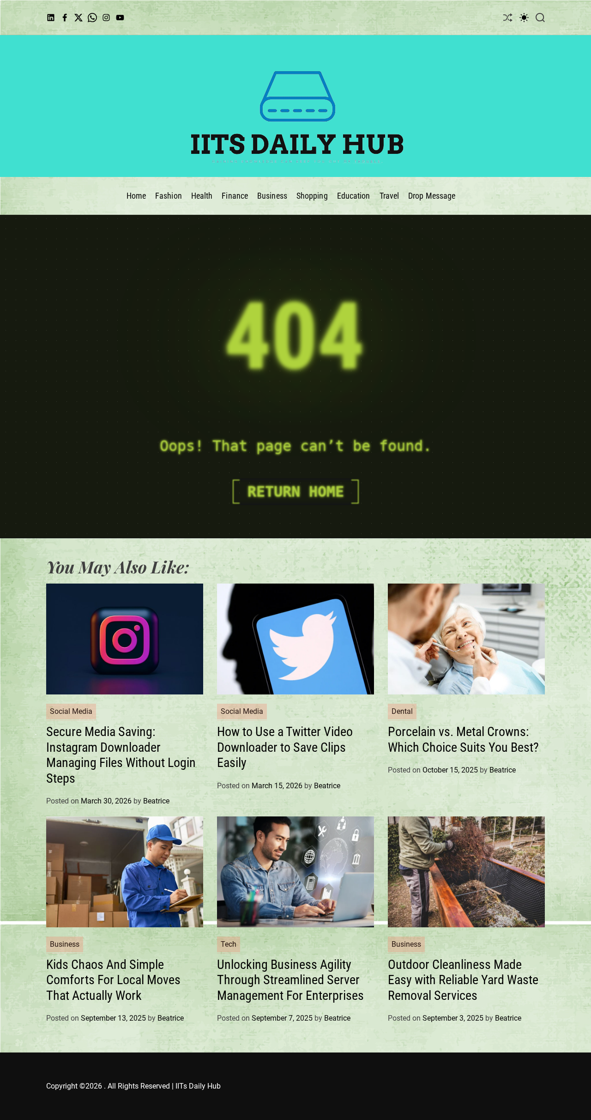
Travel (389, 196)
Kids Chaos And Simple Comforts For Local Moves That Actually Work (113, 980)
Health (202, 196)
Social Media (71, 711)
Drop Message (431, 196)
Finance (235, 196)
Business (272, 196)
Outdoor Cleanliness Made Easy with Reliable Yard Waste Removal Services (463, 980)
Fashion (168, 196)
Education (353, 196)
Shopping (312, 196)
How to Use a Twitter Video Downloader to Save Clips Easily (285, 747)
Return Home (295, 491)
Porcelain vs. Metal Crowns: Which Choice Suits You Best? (463, 739)
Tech (228, 944)
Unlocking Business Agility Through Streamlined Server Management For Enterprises (290, 980)
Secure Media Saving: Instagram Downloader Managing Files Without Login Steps (121, 755)
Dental (402, 711)
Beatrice (156, 801)
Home (136, 196)
